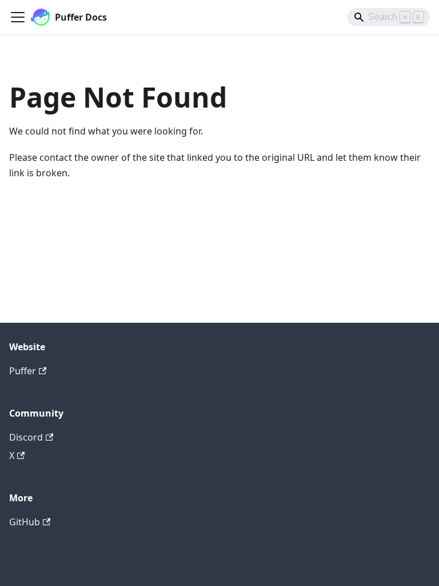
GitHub (24, 522)
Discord (26, 437)
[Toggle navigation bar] (17, 17)
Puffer (22, 371)
